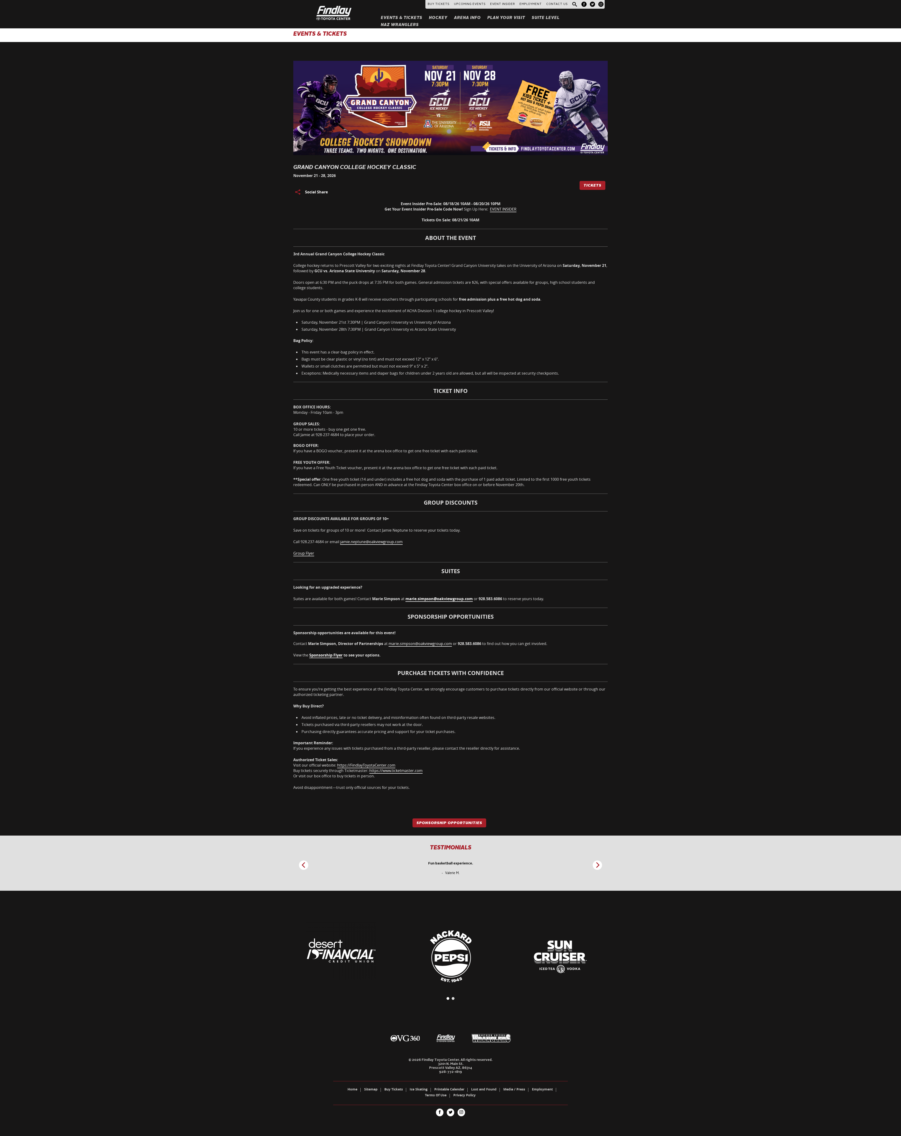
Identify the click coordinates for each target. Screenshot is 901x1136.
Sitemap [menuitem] (371, 1089)
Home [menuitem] (352, 1089)
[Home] (334, 7)
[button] (574, 4)
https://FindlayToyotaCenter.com (366, 765)
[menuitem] (584, 4)
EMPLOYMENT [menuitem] (530, 4)
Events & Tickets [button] (401, 18)
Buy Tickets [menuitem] (393, 1089)
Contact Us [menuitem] (557, 4)
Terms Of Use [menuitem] (436, 1095)
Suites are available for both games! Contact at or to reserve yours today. (418, 598)
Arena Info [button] (467, 18)
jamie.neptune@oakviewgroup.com (371, 541)
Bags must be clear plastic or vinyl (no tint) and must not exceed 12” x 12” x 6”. (370, 359)
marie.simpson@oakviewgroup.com (420, 643)
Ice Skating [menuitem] (419, 1089)
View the (337, 655)
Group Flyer (303, 553)
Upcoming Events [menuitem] (470, 4)
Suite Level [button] (546, 18)
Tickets (592, 186)
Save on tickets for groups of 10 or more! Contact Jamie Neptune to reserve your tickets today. (376, 530)
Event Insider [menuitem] (502, 4)
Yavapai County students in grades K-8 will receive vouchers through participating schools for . (417, 299)
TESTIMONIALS (450, 848)
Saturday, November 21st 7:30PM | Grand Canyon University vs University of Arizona (376, 322)
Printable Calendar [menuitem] (449, 1089)
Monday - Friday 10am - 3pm (318, 409)
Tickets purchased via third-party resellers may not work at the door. (362, 724)
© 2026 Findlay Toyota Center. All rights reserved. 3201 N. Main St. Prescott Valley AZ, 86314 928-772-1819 (450, 1066)
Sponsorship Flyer (326, 655)
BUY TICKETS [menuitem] (439, 4)
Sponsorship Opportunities (449, 823)
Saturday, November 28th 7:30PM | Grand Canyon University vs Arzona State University (379, 329)
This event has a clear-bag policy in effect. (338, 352)
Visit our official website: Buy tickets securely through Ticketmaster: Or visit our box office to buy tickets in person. (358, 768)
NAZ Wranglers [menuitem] (400, 25)
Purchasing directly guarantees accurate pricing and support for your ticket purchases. (378, 731)
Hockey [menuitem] (438, 18)
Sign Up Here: (450, 212)
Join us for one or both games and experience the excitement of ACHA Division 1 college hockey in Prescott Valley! (393, 310)
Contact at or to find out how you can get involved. (420, 638)
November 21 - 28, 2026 (314, 175)
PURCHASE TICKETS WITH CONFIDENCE (450, 673)
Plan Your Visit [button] (506, 18)
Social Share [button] (316, 192)
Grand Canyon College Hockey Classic (354, 167)
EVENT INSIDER (503, 209)
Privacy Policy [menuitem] (464, 1095)
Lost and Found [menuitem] (483, 1089)
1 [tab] (448, 998)
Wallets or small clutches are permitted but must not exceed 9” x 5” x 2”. (365, 366)
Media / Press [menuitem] (514, 1089)
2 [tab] (453, 998)
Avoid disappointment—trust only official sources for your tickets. (352, 787)
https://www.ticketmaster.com (396, 770)
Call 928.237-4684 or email (348, 541)
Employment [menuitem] (542, 1089)
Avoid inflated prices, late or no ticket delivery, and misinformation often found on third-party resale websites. (398, 717)
